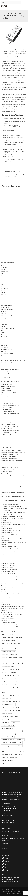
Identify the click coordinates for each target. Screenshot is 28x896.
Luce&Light (3, 313)
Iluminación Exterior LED (6, 365)
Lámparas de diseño (9, 734)
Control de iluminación (6, 428)
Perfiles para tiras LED (8, 409)
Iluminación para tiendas (9, 713)
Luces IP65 (6, 722)
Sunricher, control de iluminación (8, 355)
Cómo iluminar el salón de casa (8, 522)
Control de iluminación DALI (10, 640)
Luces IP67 (15, 722)
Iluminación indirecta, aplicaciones (9, 546)
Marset (3, 282)
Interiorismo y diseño (10, 716)
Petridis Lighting (5, 322)
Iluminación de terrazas (10, 695)
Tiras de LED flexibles (7, 407)
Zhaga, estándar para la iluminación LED (12, 506)
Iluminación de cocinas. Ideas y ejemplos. (10, 530)
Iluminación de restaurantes (12, 688)
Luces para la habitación (10, 728)
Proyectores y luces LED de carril (8, 392)
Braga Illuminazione (5, 337)
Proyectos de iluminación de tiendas (9, 454)
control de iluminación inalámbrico (11, 643)
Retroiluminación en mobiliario (8, 571)
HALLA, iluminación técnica (7, 353)
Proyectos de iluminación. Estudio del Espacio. (11, 516)
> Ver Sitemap (5, 851)
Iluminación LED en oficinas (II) (8, 565)
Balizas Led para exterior (7, 418)
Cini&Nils (3, 269)
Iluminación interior (6, 799)
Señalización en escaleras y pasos (9, 551)
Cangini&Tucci (4, 271)
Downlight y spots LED (6, 390)
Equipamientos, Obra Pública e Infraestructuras (12, 460)
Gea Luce (3, 290)
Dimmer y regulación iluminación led (11, 430)
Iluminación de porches (9, 684)
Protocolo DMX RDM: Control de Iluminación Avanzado (13, 484)
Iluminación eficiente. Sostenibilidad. (11, 504)
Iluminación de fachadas (9, 672)
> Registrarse (5, 843)
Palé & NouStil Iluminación (7, 339)
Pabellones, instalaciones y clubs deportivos (13, 751)
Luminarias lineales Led (8, 401)
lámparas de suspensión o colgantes (13, 739)
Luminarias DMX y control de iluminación (12, 731)
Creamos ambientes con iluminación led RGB (11, 594)
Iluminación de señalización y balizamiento (12, 691)
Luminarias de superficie (7, 388)
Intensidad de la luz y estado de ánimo (10, 559)
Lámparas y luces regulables (12, 746)
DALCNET (3, 326)
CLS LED (3, 265)
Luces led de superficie (8, 725)
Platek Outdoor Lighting (6, 301)
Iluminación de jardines (9, 679)
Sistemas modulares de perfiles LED (11, 405)
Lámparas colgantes (6, 397)
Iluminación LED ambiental (7, 567)
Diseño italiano (6, 646)
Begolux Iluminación (5, 320)
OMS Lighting (4, 345)
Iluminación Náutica (5, 604)
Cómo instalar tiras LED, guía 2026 (10, 627)
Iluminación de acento (8, 660)
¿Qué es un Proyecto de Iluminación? (9, 467)
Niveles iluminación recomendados (9, 557)
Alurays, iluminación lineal (7, 349)
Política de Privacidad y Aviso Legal (10, 877)
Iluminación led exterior (10, 707)
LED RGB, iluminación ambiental (8, 443)
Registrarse (7, 377)
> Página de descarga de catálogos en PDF (12, 831)
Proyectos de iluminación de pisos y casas (11, 450)
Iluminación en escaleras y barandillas (10, 548)
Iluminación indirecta (8, 704)
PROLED (3, 330)
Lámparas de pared (8, 737)
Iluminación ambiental (8, 651)
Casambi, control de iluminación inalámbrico (13, 637)
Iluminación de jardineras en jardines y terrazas (12, 591)
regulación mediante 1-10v (9, 763)
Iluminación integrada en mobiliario (9, 569)
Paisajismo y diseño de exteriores (12, 754)
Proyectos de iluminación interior (8, 456)
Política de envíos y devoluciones (10, 881)
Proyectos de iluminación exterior (9, 458)
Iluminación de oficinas (9, 682)
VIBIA (2, 286)
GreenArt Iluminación (6, 341)
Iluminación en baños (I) (6, 532)
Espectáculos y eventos (6, 602)
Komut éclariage (5, 307)
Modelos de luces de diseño (10, 749)
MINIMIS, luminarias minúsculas (8, 278)
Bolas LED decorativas (6, 420)
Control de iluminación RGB (7, 612)
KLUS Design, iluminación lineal (8, 315)
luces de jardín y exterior (9, 719)
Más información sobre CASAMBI (12, 171)
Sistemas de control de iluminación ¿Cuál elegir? (12, 606)
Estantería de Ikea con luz (9, 622)
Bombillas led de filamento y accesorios (10, 439)
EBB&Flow (3, 292)
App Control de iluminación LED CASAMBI (10, 490)
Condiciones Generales (7, 879)
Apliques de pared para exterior (8, 416)
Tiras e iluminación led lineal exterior (9, 426)
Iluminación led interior (11, 710)
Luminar (3, 332)
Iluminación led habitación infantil (9, 573)
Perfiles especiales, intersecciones (12, 413)
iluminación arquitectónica (10, 654)
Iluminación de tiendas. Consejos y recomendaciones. (13, 476)
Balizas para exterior (8, 634)
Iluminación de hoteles (11, 675)
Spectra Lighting (5, 288)
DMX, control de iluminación (9, 434)
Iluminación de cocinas (6, 528)
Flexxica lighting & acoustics (7, 309)
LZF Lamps (3, 297)
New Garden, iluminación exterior (9, 343)
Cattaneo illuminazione (6, 305)
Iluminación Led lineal (6, 399)
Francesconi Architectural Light (8, 303)
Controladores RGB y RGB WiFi (10, 432)
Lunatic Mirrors (4, 347)
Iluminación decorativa (6, 384)
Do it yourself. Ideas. (6, 620)
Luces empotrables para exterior (9, 422)
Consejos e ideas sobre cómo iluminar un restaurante (13, 473)
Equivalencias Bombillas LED (7, 618)
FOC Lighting (4, 351)
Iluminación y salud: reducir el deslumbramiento (12, 561)
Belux (2, 299)
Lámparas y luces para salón (12, 743)
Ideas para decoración (9, 649)
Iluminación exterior (15, 799)
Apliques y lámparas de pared (8, 386)
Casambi (5, 437)
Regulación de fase (7, 760)
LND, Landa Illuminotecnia (7, 273)
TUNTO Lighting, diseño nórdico (8, 318)
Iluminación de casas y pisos (12, 663)
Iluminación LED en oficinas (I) (8, 563)
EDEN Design (4, 267)
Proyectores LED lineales (8, 403)
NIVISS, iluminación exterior (7, 334)
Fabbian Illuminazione (6, 294)
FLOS (2, 284)
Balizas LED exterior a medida (8, 600)
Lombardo (3, 276)
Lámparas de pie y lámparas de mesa (10, 394)
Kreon (2, 280)
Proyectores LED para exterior (8, 424)
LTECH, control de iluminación (8, 328)
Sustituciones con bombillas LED (10, 624)
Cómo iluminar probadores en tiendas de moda (14, 482)
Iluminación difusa (8, 698)
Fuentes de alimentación (7, 441)
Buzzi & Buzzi (4, 311)
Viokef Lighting (4, 324)
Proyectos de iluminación (9, 757)
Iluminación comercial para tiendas (12, 657)
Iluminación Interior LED (6, 362)
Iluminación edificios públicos (11, 701)
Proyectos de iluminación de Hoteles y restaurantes (13, 452)
